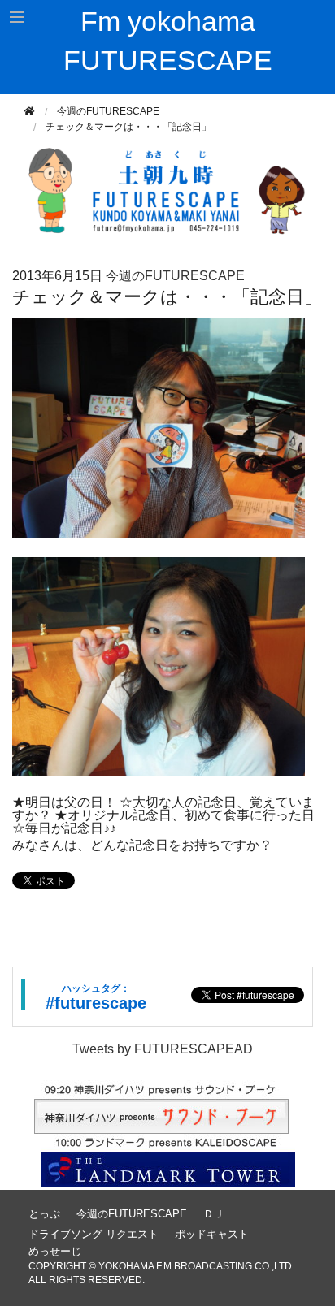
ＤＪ (213, 1214)
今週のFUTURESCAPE (108, 111)
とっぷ (44, 1214)
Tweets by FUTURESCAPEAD (162, 1049)
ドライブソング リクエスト (93, 1234)
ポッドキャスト (212, 1234)
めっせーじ (54, 1251)
